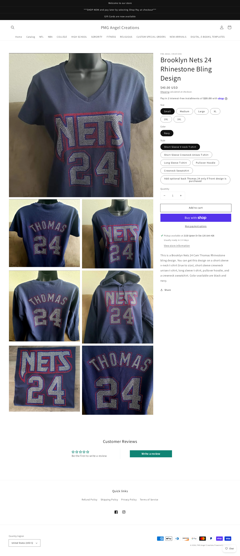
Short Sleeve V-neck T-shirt (180, 146)
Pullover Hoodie (205, 162)
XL (215, 111)
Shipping (164, 91)
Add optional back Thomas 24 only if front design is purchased (195, 180)
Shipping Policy (109, 499)
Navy (167, 133)
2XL (166, 119)
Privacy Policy (129, 499)
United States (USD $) (22, 542)
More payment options (196, 226)
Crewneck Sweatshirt (176, 170)
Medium (184, 111)
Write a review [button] (151, 454)
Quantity (164, 188)
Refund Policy (89, 499)
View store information (177, 245)
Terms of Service (149, 499)
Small (167, 111)
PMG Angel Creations (205, 545)
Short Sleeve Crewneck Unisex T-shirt (186, 154)
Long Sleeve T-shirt (175, 162)
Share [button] (167, 289)
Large (201, 111)
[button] (13, 27)
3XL (179, 119)
